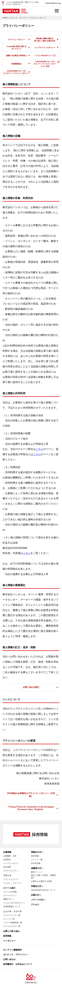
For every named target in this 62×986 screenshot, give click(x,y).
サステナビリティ (10, 871)
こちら (39, 449)
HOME (5, 18)
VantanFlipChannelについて (43, 890)
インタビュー (9, 940)
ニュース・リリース (12, 911)
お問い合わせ (9, 959)
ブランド (7, 875)
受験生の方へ (37, 852)
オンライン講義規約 (12, 950)
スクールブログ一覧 (11, 926)
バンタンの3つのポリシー (14, 903)
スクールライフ (10, 895)
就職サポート (9, 899)
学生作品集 (36, 863)
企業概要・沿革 (10, 856)
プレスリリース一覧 (11, 915)
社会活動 (7, 867)
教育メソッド (36, 872)
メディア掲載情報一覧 (12, 922)
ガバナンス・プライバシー (18, 18)
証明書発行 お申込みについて (17, 964)
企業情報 (7, 852)
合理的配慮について (11, 906)
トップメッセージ (10, 863)
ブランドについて (10, 879)
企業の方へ (36, 895)
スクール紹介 (9, 888)
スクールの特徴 (10, 892)
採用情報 (7, 936)
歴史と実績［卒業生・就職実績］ (43, 876)
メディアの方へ (38, 900)
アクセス (35, 904)
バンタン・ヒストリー (12, 883)
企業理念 (7, 860)
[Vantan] (15, 11)
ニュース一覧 (9, 919)
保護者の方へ (37, 868)
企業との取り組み (11, 931)
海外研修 (35, 856)
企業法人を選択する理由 (41, 881)
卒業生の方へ (37, 886)
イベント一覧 (36, 860)
